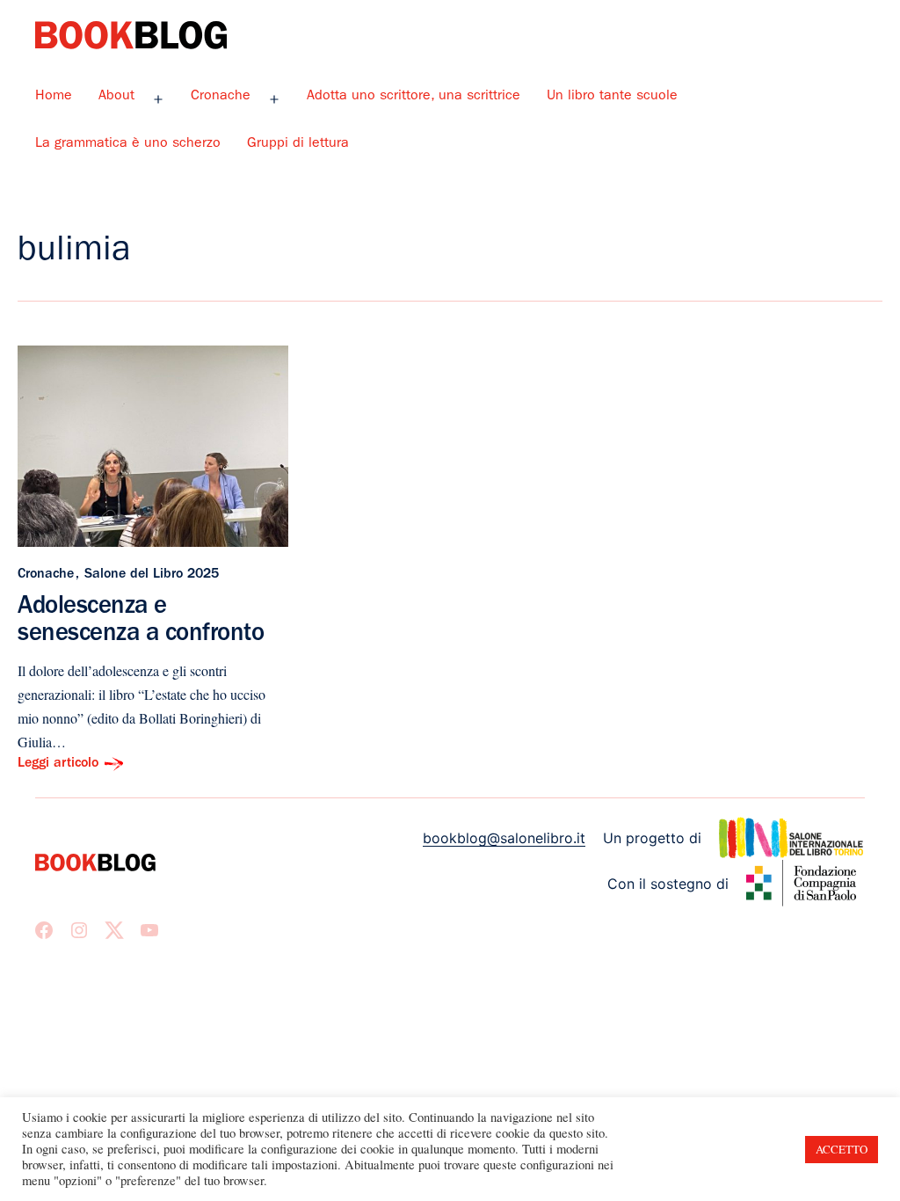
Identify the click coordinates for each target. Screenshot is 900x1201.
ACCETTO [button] (841, 1149)
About (116, 97)
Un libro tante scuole (612, 97)
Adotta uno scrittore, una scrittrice (413, 97)
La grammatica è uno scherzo (128, 144)
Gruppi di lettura (298, 144)
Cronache (220, 97)
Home (53, 97)
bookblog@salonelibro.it (504, 838)
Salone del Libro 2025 (151, 575)
